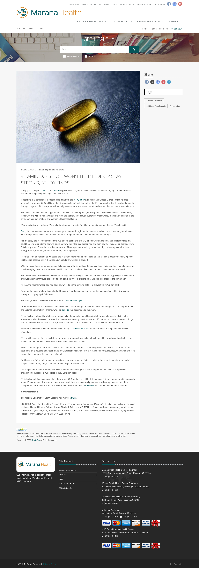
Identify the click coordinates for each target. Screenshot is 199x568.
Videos (92, 56)
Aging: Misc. (175, 106)
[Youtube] (180, 4)
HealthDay (35, 440)
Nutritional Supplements (156, 106)
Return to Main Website (91, 21)
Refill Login (160, 4)
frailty (73, 397)
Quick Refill (109, 4)
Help (84, 4)
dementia (89, 385)
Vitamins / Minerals (154, 100)
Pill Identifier (95, 4)
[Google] (174, 4)
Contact (173, 21)
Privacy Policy (65, 488)
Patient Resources (149, 21)
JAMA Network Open (73, 300)
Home (145, 28)
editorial (65, 309)
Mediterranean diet (80, 328)
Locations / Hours (126, 4)
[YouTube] (180, 564)
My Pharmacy (121, 21)
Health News (73, 56)
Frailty (24, 231)
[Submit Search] (134, 49)
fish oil (57, 190)
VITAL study (79, 199)
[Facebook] (169, 4)
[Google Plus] (175, 564)
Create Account (144, 4)
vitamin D (44, 190)
